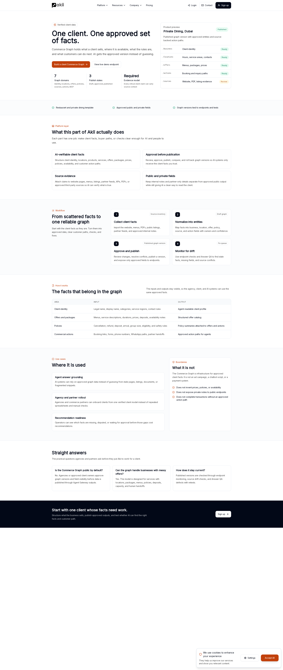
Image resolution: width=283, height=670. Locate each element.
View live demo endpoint (106, 64)
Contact (208, 5)
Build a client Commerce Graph (69, 64)
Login (193, 5)
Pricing (149, 5)
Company (134, 5)
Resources (117, 5)
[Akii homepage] (58, 5)
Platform (101, 5)
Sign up (225, 5)
